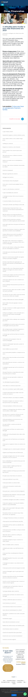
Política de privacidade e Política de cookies (18, 691)
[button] (16, 656)
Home (4, 680)
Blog (24, 682)
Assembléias (19, 682)
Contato (14, 683)
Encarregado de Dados (5, 682)
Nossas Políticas (20, 680)
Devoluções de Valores (11, 680)
